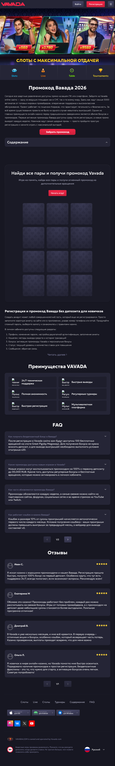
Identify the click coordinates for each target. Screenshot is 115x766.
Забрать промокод (57, 131)
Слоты (24, 702)
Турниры (60, 702)
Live (35, 702)
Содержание (77, 702)
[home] (13, 4)
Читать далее (56, 354)
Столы (46, 702)
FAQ (92, 702)
